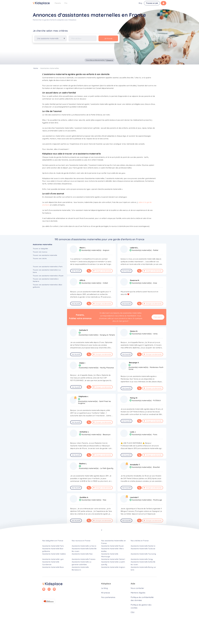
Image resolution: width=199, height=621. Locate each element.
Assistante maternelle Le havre (84, 546)
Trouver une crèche (40, 258)
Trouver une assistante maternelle (45, 255)
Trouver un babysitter (40, 248)
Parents (58, 3)
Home (35, 68)
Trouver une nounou (40, 252)
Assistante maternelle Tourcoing (143, 554)
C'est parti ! (158, 317)
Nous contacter (137, 588)
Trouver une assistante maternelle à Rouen (48, 276)
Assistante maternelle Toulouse (143, 549)
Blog (140, 3)
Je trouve (108, 38)
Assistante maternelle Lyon (53, 559)
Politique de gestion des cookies (141, 606)
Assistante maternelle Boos (53, 567)
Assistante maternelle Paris (53, 546)
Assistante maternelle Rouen (112, 546)
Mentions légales (138, 592)
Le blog (104, 588)
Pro (65, 3)
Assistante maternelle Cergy (142, 559)
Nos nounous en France (81, 541)
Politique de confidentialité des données (142, 598)
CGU (133, 612)
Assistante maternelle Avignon (113, 567)
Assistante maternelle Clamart (113, 559)
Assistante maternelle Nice (82, 554)
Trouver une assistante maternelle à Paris (48, 266)
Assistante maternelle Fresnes (83, 559)
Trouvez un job (152, 3)
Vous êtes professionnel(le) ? (99, 60)
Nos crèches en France (140, 541)
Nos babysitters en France (52, 541)
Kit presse (105, 592)
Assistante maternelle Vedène (54, 554)
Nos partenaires (108, 597)
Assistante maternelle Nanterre (143, 546)
